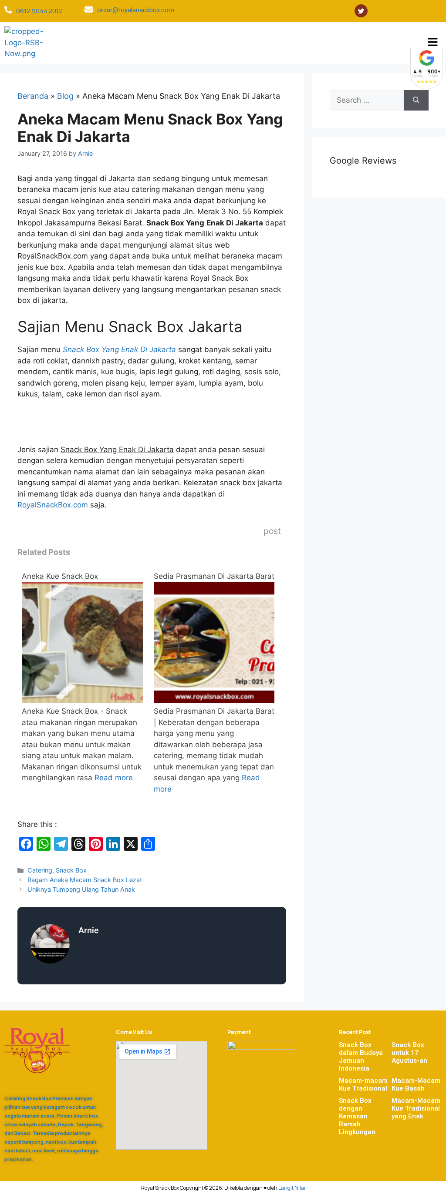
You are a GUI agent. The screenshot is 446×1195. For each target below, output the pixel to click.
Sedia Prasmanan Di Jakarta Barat (214, 576)
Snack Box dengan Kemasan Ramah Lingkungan (357, 1116)
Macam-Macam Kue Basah (416, 1084)
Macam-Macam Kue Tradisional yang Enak (416, 1108)
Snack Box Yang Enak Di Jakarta (119, 349)
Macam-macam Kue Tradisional (363, 1084)
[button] (433, 43)
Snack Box (71, 870)
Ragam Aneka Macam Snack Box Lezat (84, 879)
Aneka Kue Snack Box (60, 576)
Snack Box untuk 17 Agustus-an (409, 1052)
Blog (65, 96)
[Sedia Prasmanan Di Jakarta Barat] (214, 700)
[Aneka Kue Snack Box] (82, 700)
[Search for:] (367, 100)
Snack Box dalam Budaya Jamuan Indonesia (361, 1056)
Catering (39, 870)
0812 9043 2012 (39, 10)
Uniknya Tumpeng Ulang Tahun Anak (81, 889)
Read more (114, 777)
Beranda (32, 96)
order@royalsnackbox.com (135, 10)
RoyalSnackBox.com (52, 504)
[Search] (416, 100)
